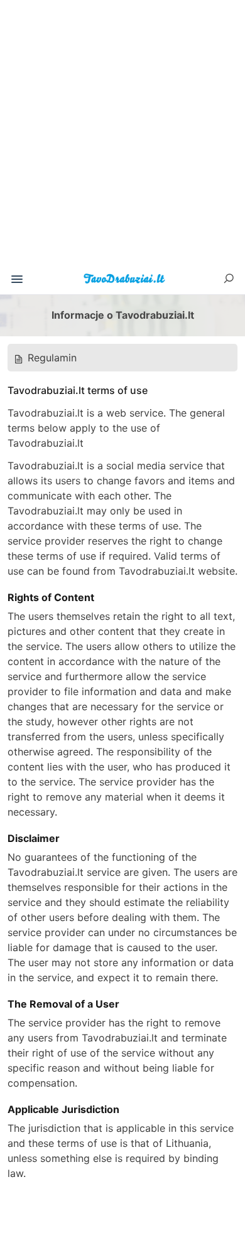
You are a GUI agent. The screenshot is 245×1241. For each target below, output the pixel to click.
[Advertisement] (122, 137)
